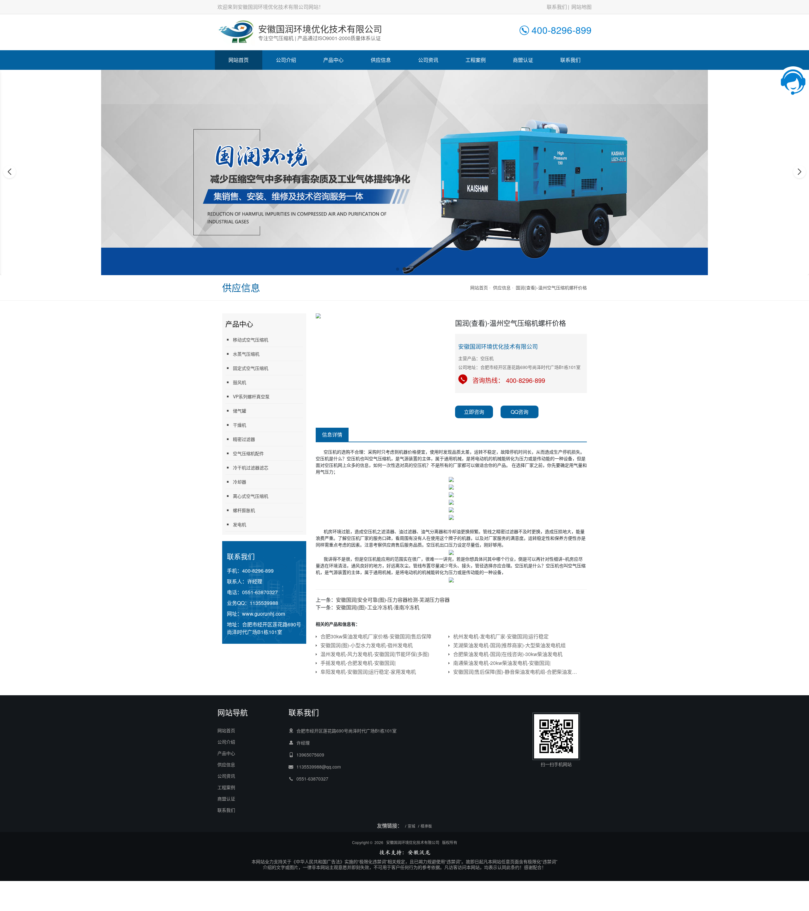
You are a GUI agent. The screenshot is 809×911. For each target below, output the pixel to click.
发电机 (239, 524)
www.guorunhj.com (263, 613)
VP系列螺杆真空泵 (251, 396)
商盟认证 (523, 59)
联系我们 (557, 6)
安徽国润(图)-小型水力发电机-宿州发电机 (366, 645)
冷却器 (239, 482)
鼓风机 (239, 382)
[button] (397, 269)
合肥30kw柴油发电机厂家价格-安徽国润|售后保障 (375, 636)
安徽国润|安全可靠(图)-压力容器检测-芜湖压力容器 (393, 599)
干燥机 (239, 425)
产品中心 (333, 59)
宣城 (411, 826)
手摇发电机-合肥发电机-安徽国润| (358, 663)
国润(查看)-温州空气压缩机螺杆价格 (551, 287)
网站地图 (581, 6)
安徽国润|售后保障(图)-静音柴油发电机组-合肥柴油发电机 (516, 671)
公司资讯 (428, 59)
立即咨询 (474, 411)
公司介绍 (286, 59)
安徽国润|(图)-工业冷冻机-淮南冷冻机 (377, 607)
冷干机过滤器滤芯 (250, 467)
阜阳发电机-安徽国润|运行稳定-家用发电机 (368, 671)
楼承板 (426, 826)
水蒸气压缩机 (246, 354)
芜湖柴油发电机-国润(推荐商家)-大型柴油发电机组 (509, 645)
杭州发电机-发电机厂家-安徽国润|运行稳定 (501, 636)
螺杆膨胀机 (244, 510)
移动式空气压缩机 (250, 339)
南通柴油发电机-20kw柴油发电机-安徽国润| (501, 663)
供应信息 (381, 59)
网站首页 (238, 59)
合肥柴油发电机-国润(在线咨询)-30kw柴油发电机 (508, 654)
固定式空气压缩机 (250, 368)
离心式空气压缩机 (250, 496)
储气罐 (239, 410)
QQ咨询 (519, 411)
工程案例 (475, 59)
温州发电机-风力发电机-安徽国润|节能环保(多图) (374, 654)
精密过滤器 (244, 439)
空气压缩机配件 (248, 453)
